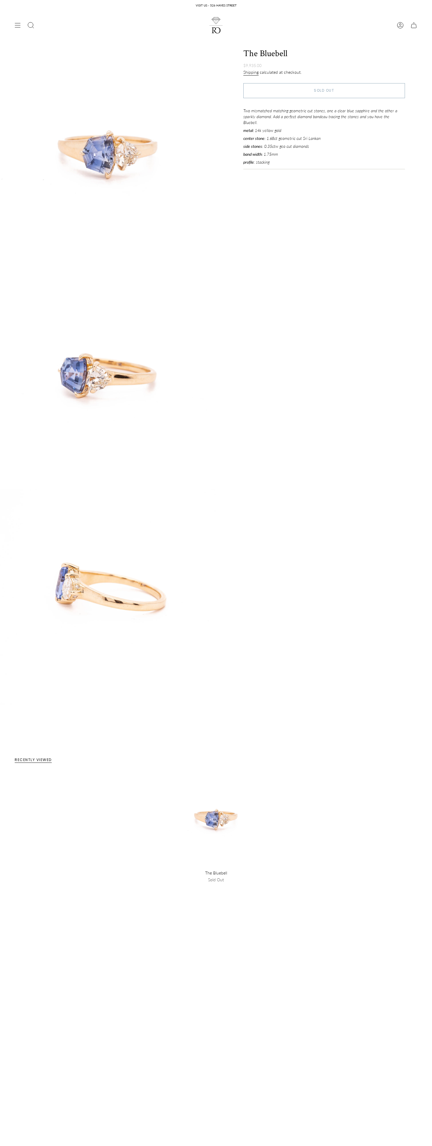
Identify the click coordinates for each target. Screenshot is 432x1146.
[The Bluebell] (216, 820)
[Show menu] (18, 25)
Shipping (251, 72)
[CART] (414, 25)
